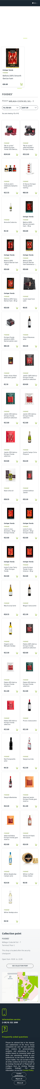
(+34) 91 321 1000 (10, 1022)
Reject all (19, 1079)
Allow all (20, 1083)
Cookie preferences (19, 1074)
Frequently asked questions (15, 1037)
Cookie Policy (28, 1070)
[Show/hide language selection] (33, 3)
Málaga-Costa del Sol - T (21, 101)
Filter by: (7, 108)
